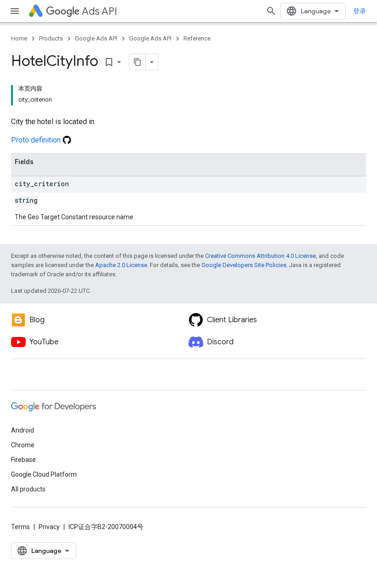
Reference (197, 38)
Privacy (49, 526)
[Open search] (271, 11)
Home (19, 38)
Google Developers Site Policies (243, 265)
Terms (20, 526)
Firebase (23, 459)
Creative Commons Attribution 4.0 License (260, 255)
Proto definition (37, 140)
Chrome (22, 445)
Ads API (99, 11)
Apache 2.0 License (121, 265)
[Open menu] (15, 11)
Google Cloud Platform (44, 474)
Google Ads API (96, 38)
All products (28, 489)
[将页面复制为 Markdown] (137, 62)
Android (22, 430)
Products (51, 38)
